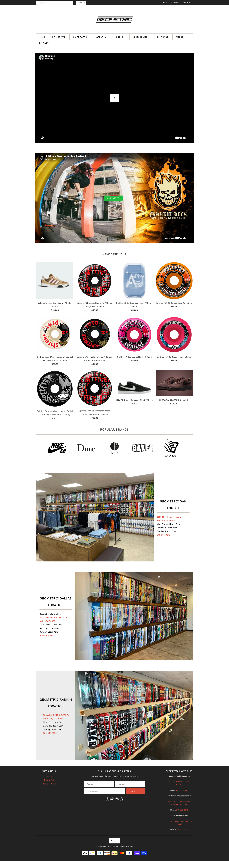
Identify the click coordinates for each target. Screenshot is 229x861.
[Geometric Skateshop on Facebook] (107, 799)
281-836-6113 (50, 733)
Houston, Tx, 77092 (166, 520)
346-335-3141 (163, 535)
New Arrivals (114, 254)
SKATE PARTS (80, 37)
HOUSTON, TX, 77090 (53, 718)
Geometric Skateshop (109, 846)
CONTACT (44, 43)
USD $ (80, 2)
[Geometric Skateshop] (114, 20)
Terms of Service (50, 784)
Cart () (176, 2)
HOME (42, 37)
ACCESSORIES (141, 37)
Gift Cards (163, 37)
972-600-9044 (46, 635)
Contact (50, 776)
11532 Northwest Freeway (169, 517)
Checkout (187, 2)
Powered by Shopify (125, 846)
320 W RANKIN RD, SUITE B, (56, 715)
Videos (179, 37)
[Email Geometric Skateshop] (121, 799)
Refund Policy (50, 780)
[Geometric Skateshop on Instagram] (117, 799)
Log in (164, 2)
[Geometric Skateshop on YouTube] (112, 799)
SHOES (120, 37)
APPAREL (102, 37)
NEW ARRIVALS (59, 37)
